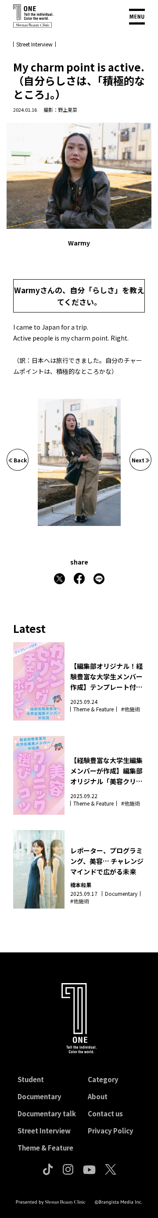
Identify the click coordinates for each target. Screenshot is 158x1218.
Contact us (105, 1113)
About (98, 1096)
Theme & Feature (45, 1147)
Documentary (39, 1096)
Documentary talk (47, 1113)
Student (31, 1079)
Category (103, 1079)
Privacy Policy (110, 1130)
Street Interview (44, 1130)
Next (138, 460)
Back (20, 460)
